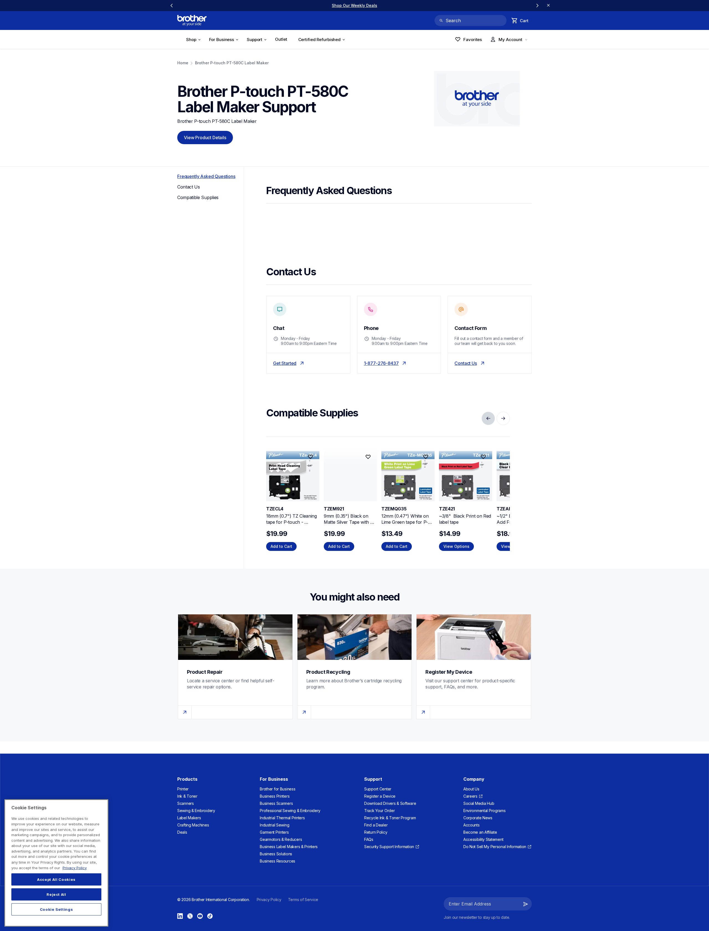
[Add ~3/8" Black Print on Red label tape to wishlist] (483, 457)
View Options (456, 546)
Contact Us (465, 363)
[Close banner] (548, 5)
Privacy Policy (75, 867)
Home (182, 62)
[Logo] (192, 20)
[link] (354, 5)
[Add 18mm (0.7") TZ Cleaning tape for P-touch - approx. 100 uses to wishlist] (310, 457)
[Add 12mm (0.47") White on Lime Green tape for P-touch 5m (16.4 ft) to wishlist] (425, 457)
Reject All (56, 894)
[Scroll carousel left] (171, 5)
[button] (525, 903)
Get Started (284, 363)
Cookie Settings (56, 909)
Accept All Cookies (56, 879)
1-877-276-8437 (381, 363)
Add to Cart (281, 546)
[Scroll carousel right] (537, 5)
